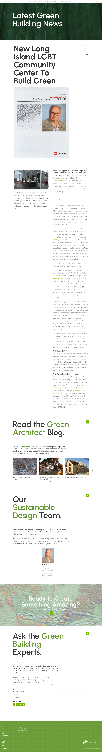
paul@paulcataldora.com (23, 730)
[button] (92, 470)
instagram (3, 742)
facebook (3, 741)
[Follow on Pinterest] (98, 1)
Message (53, 692)
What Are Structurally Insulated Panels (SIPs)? (76, 477)
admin (87, 48)
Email (52, 684)
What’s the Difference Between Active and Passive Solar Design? (49, 478)
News (87, 54)
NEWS (3, 734)
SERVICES (3, 728)
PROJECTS (3, 730)
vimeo (3, 745)
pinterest (3, 744)
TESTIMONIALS (4, 732)
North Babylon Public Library (76, 385)
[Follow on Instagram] (96, 1)
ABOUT (3, 726)
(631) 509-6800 (6, 1)
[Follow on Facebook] (94, 1)
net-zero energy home (58, 388)
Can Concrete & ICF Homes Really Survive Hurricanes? (23, 478)
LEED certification (57, 276)
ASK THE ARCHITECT (5, 735)
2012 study (55, 240)
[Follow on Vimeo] (99, 1)
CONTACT (3, 737)
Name (52, 677)
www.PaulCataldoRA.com (76, 404)
